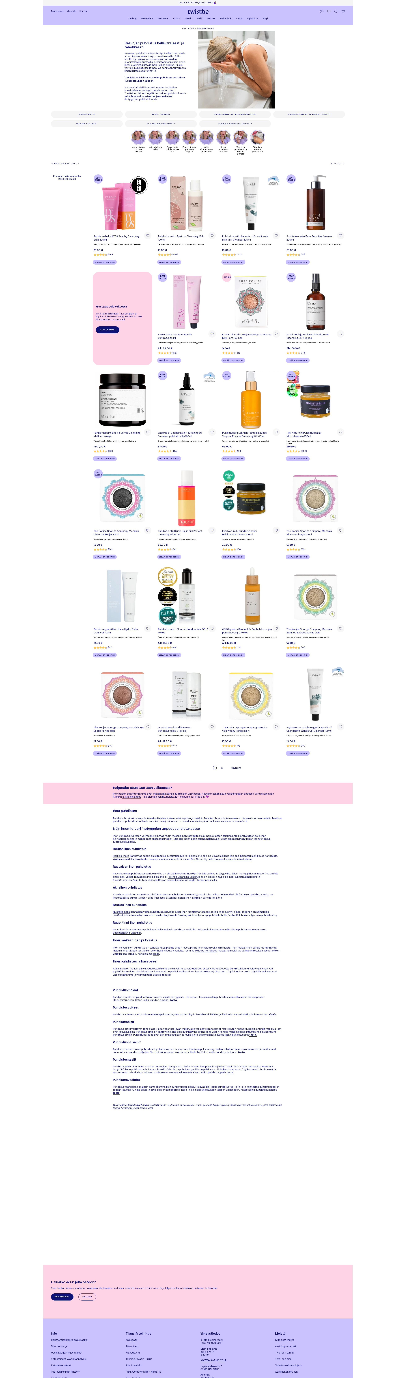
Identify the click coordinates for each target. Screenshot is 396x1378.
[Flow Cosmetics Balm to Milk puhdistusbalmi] (187, 301)
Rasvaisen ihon (122, 873)
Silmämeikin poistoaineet (161, 124)
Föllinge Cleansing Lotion (182, 876)
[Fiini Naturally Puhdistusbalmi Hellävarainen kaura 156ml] (251, 498)
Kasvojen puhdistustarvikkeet (235, 124)
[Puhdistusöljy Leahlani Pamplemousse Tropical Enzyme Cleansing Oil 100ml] (251, 400)
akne (228, 821)
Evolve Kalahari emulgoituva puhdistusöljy (252, 915)
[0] (329, 11)
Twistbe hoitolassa (206, 950)
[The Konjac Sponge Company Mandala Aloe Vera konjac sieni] (315, 498)
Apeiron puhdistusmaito (255, 894)
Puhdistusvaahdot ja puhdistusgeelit (309, 114)
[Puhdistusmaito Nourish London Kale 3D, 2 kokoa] (187, 596)
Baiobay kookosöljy (189, 915)
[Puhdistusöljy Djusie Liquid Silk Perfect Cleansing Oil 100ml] (187, 498)
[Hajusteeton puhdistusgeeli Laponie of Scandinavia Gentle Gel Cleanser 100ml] (315, 694)
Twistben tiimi (283, 1359)
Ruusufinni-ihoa (122, 929)
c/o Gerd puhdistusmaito (127, 915)
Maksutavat (133, 1352)
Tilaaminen (132, 1346)
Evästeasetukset (61, 1365)
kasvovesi (271, 971)
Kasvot (191, 28)
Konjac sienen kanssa (171, 880)
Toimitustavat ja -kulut (139, 1359)
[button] (132, 19)
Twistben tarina (284, 1352)
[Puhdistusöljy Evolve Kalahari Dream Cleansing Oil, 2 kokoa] (315, 301)
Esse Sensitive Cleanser (127, 932)
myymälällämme (131, 796)
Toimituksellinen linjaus (288, 1365)
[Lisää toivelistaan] (147, 235)
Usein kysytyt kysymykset (66, 1352)
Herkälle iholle (121, 855)
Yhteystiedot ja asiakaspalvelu (68, 1359)
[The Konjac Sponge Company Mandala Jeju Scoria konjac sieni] (122, 694)
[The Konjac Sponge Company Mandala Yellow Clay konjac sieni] (251, 694)
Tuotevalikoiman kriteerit (65, 1371)
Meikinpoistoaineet (87, 124)
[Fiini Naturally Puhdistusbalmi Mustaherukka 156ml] (315, 400)
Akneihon (118, 894)
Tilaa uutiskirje (59, 1346)
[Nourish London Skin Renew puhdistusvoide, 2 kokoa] (187, 694)
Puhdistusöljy (87, 114)
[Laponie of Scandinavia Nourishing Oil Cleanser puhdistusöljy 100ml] (187, 400)
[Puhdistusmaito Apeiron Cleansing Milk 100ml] (187, 203)
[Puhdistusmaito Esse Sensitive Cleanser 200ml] (315, 203)
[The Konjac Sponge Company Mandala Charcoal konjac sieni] (122, 498)
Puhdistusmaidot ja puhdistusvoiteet (235, 114)
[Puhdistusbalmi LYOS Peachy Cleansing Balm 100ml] (122, 203)
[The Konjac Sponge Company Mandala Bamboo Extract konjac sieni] (315, 596)
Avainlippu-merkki (285, 1346)
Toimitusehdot (134, 1365)
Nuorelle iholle (121, 911)
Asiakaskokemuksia (286, 1371)
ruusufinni (241, 821)
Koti (184, 28)
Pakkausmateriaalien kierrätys (143, 1371)
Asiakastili (131, 1339)
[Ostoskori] (343, 11)
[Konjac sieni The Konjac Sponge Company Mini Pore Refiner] (251, 301)
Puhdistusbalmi (161, 114)
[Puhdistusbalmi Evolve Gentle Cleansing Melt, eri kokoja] (122, 400)
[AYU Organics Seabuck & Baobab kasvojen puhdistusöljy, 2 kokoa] (251, 596)
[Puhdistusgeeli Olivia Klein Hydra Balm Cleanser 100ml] (122, 596)
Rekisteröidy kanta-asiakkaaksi (69, 1339)
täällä (156, 953)
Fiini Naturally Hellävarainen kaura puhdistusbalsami (221, 859)
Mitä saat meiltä (284, 1339)
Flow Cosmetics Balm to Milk (130, 880)
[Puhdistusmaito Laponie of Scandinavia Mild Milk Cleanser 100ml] (251, 203)
